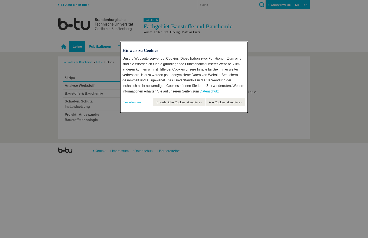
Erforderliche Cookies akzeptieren (179, 102)
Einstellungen (132, 102)
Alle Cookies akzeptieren (225, 102)
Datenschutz (209, 91)
